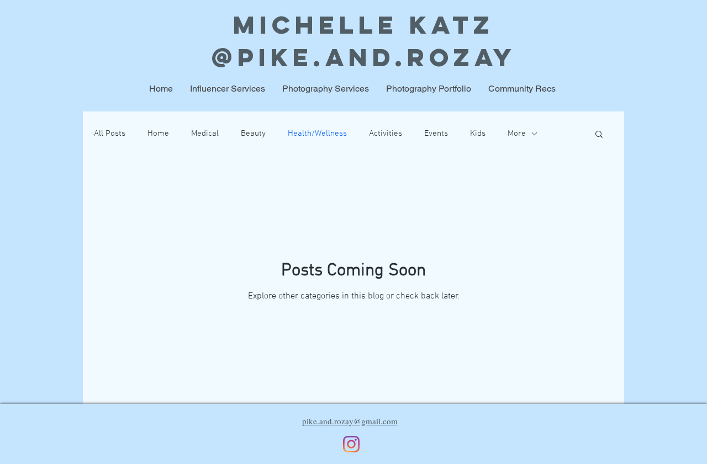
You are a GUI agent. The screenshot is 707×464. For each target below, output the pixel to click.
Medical (205, 133)
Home (158, 133)
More (517, 133)
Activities (385, 133)
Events (436, 133)
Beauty (253, 133)
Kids (478, 133)
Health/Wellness (317, 133)
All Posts (109, 133)
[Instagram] (351, 444)
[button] (599, 135)
